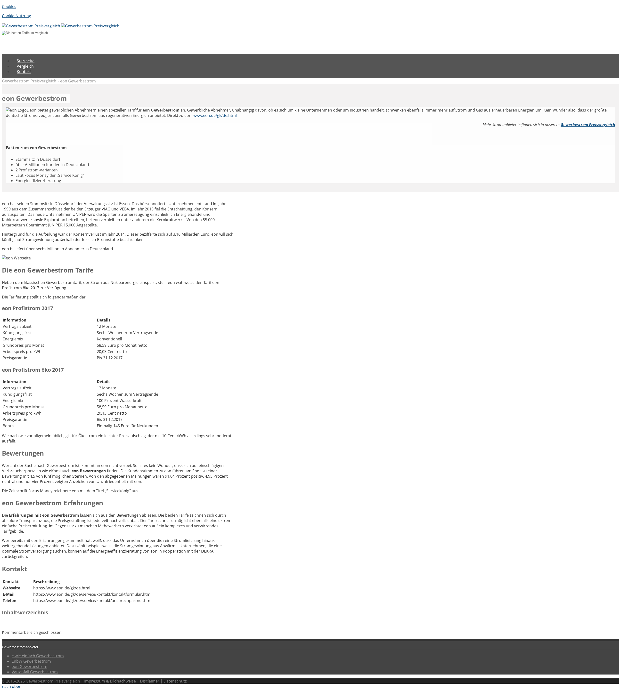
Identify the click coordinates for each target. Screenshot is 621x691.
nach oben (11, 686)
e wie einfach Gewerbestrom (38, 656)
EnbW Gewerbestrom (31, 661)
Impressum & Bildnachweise (110, 681)
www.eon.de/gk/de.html (215, 115)
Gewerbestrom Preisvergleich (29, 81)
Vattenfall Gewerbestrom (35, 672)
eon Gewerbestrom (29, 666)
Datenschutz (175, 681)
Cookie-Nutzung (16, 15)
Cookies (9, 6)
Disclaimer (149, 681)
